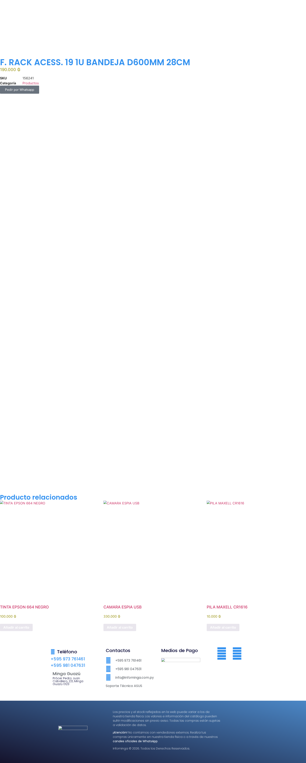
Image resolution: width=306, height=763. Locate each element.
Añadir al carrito (16, 627)
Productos (30, 83)
